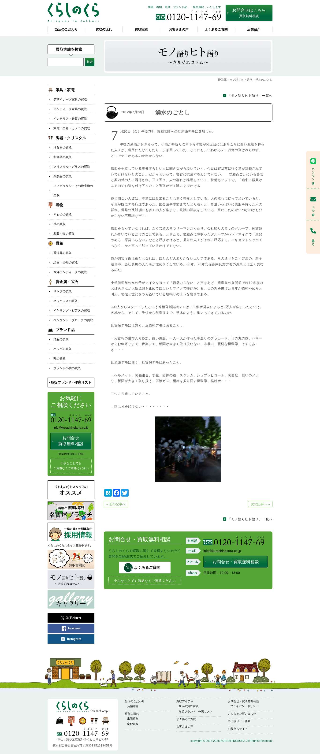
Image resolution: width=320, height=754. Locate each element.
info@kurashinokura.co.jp (222, 551)
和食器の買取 (62, 157)
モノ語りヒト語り (239, 721)
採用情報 (78, 533)
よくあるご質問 (216, 29)
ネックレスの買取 (65, 301)
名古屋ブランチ (71, 512)
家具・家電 (65, 90)
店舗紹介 (253, 29)
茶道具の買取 (62, 253)
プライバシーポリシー (244, 706)
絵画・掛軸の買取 (65, 262)
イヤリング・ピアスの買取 (71, 310)
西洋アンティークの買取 (70, 272)
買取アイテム (184, 701)
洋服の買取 (61, 339)
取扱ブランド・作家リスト (71, 382)
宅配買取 (132, 724)
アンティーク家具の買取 (70, 109)
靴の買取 (59, 358)
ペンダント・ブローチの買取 (73, 320)
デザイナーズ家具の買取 (70, 99)
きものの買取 (62, 214)
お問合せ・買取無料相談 (235, 562)
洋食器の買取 (62, 147)
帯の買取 (59, 224)
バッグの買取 (62, 349)
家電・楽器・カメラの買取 (71, 128)
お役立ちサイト (238, 728)
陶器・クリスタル (71, 138)
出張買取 (132, 718)
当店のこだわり (66, 29)
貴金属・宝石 (67, 282)
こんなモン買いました (242, 713)
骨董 (59, 243)
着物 (59, 205)
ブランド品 (65, 330)
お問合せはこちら (249, 13)
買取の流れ (104, 29)
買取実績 (141, 29)
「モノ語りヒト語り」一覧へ (250, 95)
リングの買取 (62, 291)
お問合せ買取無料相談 (70, 441)
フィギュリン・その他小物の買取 (73, 190)
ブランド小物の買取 (67, 368)
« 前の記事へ (116, 504)
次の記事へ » (260, 504)
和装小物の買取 (64, 233)
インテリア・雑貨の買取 (70, 118)
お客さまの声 (179, 29)
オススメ (71, 490)
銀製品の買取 (62, 176)
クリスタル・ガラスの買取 (71, 166)
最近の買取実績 (188, 706)
